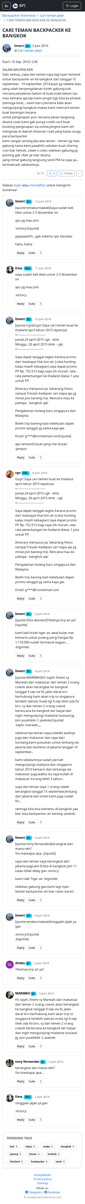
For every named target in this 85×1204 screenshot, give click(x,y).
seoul (60, 1161)
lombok (53, 1154)
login (17, 185)
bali (13, 1146)
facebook (53, 1192)
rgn (18, 473)
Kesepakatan (42, 1175)
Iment (19, 46)
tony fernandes (27, 1061)
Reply (20, 253)
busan (34, 1154)
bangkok (67, 1146)
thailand (16, 1161)
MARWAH (22, 993)
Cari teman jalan (52, 15)
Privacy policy (42, 1179)
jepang (15, 1154)
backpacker (39, 1161)
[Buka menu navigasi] (6, 5)
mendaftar (38, 185)
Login (74, 6)
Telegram (34, 1192)
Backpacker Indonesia (18, 15)
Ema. (19, 268)
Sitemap (42, 1183)
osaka (48, 1146)
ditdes (20, 963)
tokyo (30, 1146)
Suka (32, 253)
